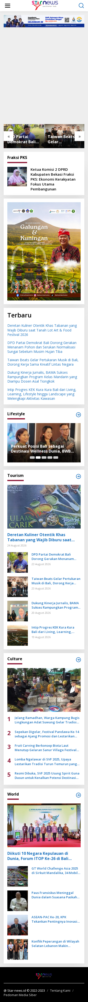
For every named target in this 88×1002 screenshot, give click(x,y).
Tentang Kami (60, 990)
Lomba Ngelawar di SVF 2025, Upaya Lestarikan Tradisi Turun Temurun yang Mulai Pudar (46, 761)
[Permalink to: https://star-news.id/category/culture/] (78, 660)
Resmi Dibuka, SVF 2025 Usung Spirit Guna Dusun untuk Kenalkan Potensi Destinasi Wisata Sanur (47, 775)
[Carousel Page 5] (55, 457)
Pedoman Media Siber (20, 995)
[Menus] (7, 5)
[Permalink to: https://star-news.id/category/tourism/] (78, 476)
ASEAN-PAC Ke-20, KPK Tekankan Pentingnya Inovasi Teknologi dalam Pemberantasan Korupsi (54, 919)
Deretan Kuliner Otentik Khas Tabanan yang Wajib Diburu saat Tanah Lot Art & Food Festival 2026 (42, 330)
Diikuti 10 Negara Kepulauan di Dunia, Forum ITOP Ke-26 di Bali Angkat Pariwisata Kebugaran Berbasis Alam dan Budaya (37, 856)
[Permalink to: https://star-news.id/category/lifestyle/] (78, 415)
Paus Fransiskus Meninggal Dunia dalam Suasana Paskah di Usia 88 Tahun (54, 894)
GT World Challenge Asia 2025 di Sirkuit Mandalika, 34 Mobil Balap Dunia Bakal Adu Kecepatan (55, 870)
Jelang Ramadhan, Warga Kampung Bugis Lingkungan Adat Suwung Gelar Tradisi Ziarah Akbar (47, 720)
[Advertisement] (44, 75)
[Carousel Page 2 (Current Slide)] (38, 457)
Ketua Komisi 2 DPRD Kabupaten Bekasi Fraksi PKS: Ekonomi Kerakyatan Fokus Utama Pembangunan (53, 179)
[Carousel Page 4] (49, 457)
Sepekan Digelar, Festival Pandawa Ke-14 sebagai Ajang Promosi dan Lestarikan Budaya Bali (47, 734)
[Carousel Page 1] (32, 457)
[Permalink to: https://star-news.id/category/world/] (78, 795)
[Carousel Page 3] (44, 457)
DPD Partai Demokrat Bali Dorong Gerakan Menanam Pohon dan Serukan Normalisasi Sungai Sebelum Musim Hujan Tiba (42, 347)
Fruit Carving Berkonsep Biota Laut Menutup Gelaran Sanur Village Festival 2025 (46, 747)
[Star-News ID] (45, 5)
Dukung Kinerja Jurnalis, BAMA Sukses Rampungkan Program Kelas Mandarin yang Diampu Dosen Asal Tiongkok (65, 139)
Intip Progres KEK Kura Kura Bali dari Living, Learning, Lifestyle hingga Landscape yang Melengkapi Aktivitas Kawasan (41, 394)
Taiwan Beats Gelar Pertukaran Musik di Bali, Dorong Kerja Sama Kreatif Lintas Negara (23, 139)
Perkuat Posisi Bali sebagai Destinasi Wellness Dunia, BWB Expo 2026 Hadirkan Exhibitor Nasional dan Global (41, 449)
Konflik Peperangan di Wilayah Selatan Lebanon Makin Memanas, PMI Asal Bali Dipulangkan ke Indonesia (55, 943)
